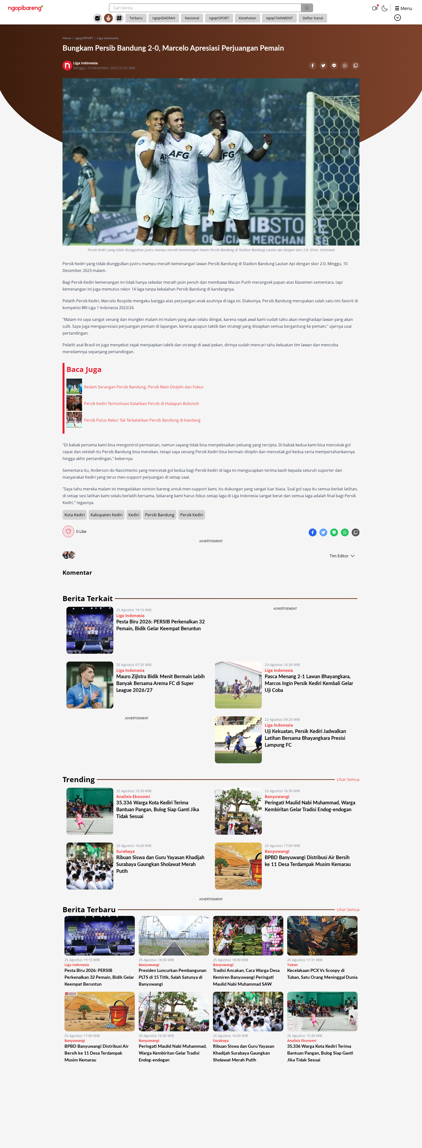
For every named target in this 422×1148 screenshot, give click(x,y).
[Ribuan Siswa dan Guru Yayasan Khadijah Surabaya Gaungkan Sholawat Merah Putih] (89, 866)
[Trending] (97, 18)
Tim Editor (339, 556)
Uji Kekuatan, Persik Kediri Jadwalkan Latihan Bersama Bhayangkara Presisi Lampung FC (305, 738)
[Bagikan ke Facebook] (313, 66)
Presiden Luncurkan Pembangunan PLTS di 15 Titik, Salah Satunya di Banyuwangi (172, 977)
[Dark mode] (385, 8)
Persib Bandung (159, 515)
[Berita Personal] (108, 18)
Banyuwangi (277, 796)
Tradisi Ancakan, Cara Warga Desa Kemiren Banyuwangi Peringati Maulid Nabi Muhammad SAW (246, 977)
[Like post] (68, 531)
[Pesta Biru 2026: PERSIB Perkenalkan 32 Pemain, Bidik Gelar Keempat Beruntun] (89, 630)
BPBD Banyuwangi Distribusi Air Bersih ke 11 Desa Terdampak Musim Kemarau (96, 1053)
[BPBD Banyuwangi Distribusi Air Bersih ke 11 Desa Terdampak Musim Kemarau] (238, 866)
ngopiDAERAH (163, 18)
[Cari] (307, 8)
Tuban (292, 964)
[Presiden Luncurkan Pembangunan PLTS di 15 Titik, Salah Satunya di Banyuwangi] (174, 936)
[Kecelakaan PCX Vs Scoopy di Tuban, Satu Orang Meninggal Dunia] (322, 936)
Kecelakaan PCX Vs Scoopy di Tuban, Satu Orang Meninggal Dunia (322, 974)
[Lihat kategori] (397, 18)
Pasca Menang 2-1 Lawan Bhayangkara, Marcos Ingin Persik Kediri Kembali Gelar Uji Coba (309, 683)
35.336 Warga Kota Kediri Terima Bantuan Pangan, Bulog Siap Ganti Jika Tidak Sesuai (157, 809)
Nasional (192, 18)
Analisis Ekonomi (133, 796)
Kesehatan (247, 18)
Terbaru (136, 18)
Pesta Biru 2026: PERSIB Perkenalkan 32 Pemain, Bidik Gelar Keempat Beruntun (99, 977)
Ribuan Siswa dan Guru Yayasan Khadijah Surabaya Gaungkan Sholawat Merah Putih (160, 864)
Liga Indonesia (107, 38)
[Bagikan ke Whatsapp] (345, 66)
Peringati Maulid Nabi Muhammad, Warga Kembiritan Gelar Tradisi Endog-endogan (173, 1053)
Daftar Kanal (313, 18)
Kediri (133, 515)
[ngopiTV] (375, 8)
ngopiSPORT (219, 18)
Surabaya (125, 851)
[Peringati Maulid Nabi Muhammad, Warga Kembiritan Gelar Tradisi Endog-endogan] (238, 811)
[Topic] (119, 18)
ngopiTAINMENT (279, 18)
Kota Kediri (74, 515)
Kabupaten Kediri (107, 515)
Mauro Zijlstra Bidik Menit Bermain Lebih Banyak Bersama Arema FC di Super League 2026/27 (160, 683)
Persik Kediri (191, 515)
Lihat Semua (348, 779)
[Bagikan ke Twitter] (323, 66)
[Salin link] (355, 66)
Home (67, 38)
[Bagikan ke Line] (334, 66)
